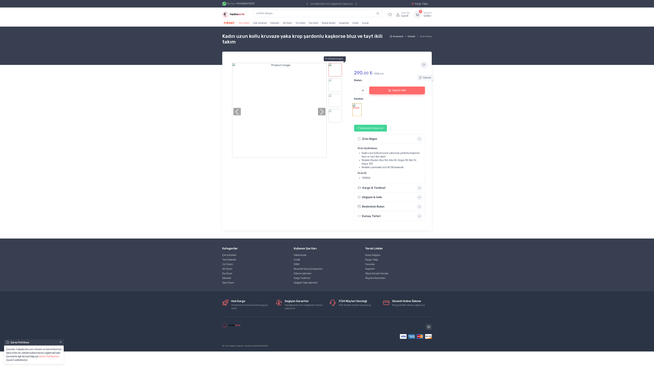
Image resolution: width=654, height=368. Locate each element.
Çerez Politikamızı (49, 356)
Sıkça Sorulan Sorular (376, 273)
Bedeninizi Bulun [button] (373, 206)
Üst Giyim (300, 23)
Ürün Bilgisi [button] (369, 139)
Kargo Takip (421, 3)
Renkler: (359, 98)
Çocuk (365, 23)
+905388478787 (245, 3)
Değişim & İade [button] (372, 197)
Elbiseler (274, 23)
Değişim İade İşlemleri (305, 282)
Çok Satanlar (260, 23)
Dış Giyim (313, 23)
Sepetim (370, 268)
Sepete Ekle (399, 90)
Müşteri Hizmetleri (375, 278)
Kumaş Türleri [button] (371, 216)
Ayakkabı (344, 23)
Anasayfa (398, 36)
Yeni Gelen (244, 23)
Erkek (356, 23)
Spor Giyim (228, 282)
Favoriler (370, 264)
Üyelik (297, 259)
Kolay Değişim (372, 255)
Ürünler (411, 36)
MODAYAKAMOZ (260, 346)
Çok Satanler (229, 255)
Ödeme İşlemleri (302, 273)
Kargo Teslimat (302, 278)
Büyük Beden (329, 23)
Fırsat (229, 23)
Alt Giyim (287, 23)
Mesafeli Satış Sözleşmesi (308, 268)
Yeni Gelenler (229, 259)
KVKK (296, 264)
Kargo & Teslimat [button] (374, 187)
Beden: (358, 80)
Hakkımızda (300, 255)
